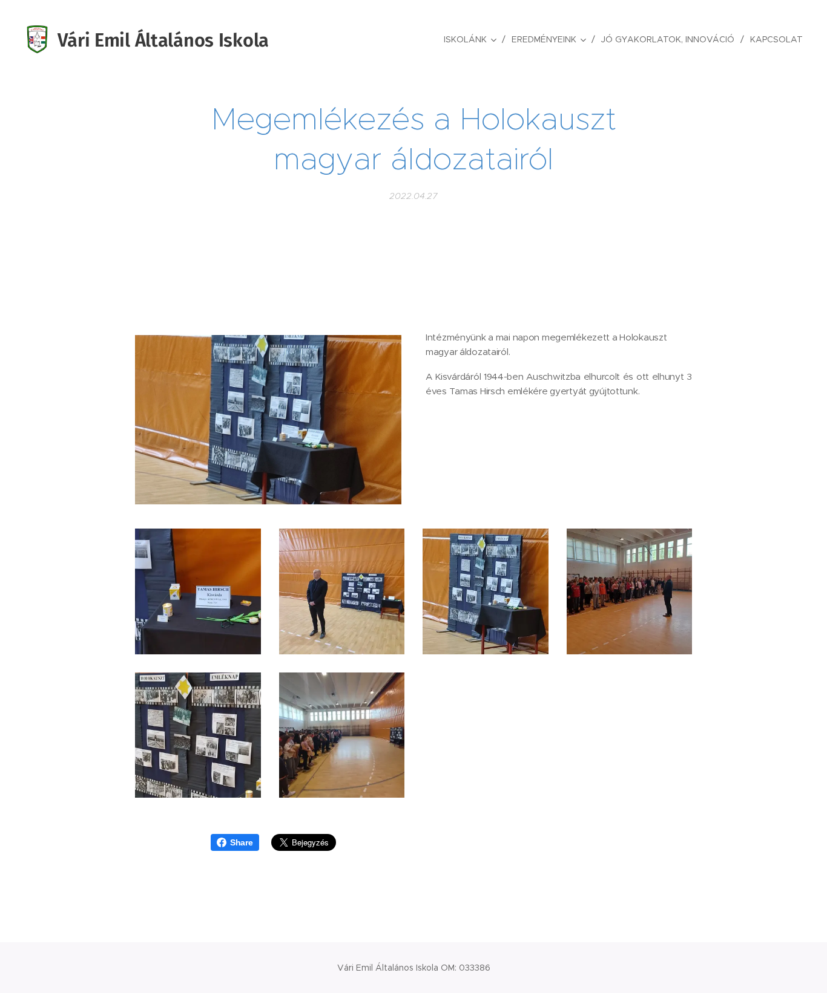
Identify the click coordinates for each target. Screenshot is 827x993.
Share (241, 842)
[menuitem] (473, 39)
